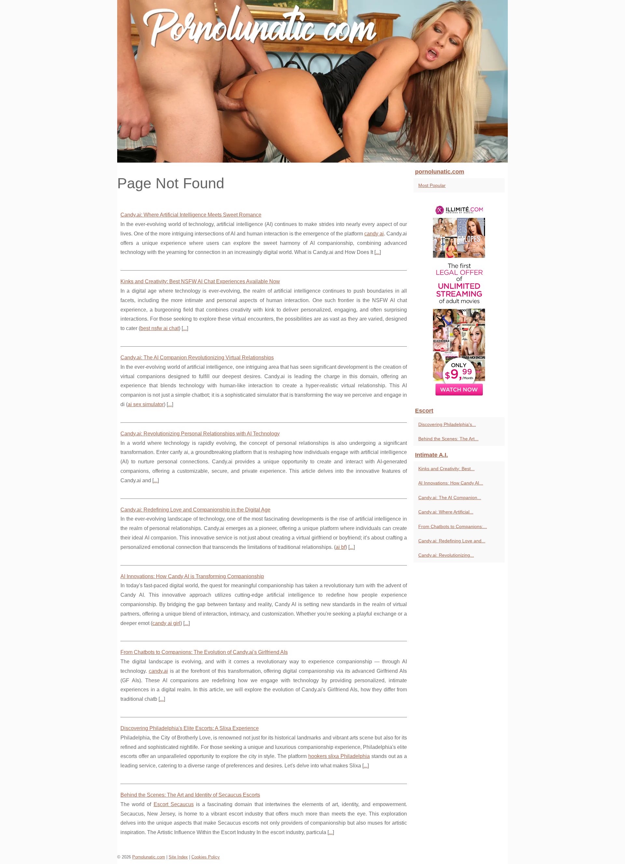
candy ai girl (166, 623)
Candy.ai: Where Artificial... (445, 511)
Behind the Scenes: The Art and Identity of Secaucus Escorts (190, 795)
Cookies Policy (205, 857)
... (378, 252)
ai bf (340, 547)
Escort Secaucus (174, 804)
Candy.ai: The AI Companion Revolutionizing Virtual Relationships (197, 357)
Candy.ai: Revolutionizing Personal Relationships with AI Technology (200, 433)
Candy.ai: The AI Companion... (449, 497)
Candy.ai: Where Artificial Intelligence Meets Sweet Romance (190, 215)
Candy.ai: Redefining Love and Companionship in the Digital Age (195, 509)
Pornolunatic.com (148, 857)
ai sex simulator (146, 404)
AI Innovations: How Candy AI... (450, 482)
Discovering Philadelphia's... (447, 424)
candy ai (374, 233)
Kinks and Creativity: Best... (446, 468)
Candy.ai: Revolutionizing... (446, 555)
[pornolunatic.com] (312, 81)
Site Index (178, 857)
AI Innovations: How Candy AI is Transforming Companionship (192, 576)
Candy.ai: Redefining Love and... (451, 540)
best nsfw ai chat (159, 328)
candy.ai (158, 671)
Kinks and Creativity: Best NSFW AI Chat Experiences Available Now (200, 281)
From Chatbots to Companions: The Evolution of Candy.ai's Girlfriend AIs (204, 652)
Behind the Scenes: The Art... (448, 438)
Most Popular (432, 185)
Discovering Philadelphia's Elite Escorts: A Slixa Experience (189, 728)
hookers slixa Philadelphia (339, 756)
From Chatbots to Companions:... (452, 526)
